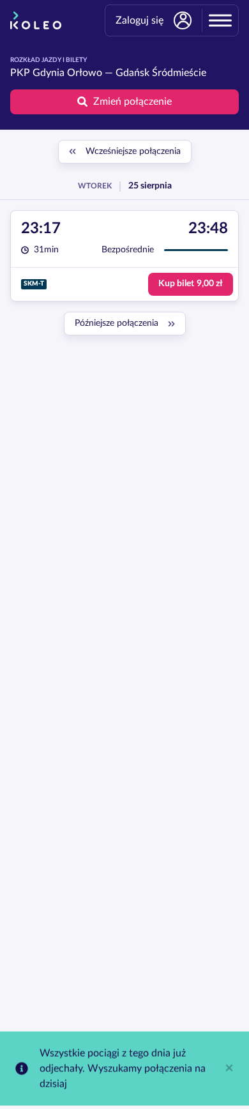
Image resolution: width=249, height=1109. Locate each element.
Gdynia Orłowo (67, 73)
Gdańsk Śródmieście (161, 73)
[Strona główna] (35, 20)
